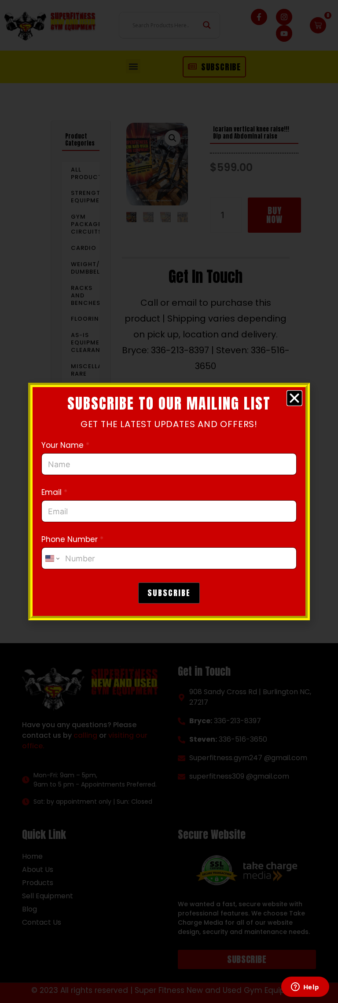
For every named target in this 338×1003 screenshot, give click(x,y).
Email (54, 492)
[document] (169, 501)
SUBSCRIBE (169, 593)
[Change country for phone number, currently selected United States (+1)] (51, 558)
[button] (294, 398)
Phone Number (72, 539)
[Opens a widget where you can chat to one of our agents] (305, 988)
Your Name (65, 445)
